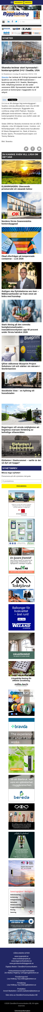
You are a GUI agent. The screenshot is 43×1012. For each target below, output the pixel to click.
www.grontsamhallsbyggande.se (21, 963)
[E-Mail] (39, 149)
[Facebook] (32, 149)
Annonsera (28, 2)
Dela (4, 100)
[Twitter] (26, 149)
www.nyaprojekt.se (21, 956)
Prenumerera (19, 2)
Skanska (5, 77)
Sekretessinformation (22, 1011)
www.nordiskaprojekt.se (21, 959)
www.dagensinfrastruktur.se (21, 961)
